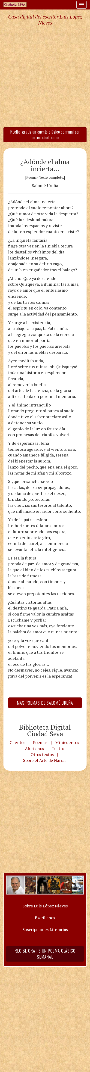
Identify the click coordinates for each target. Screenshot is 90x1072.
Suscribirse (22, 571)
